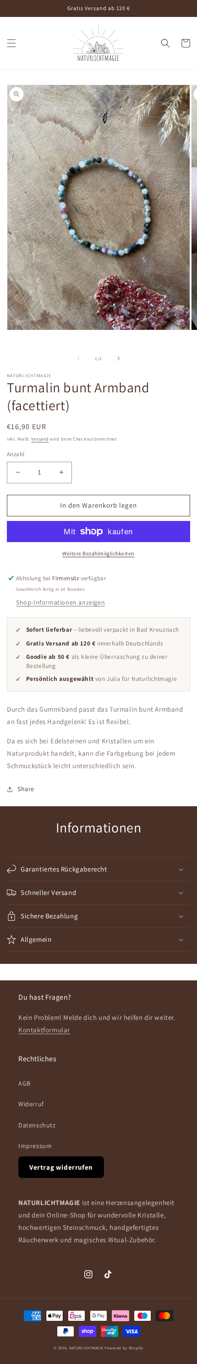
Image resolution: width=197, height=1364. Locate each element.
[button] (11, 43)
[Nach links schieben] (78, 358)
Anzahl (15, 454)
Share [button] (25, 789)
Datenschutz (37, 1125)
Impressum (35, 1146)
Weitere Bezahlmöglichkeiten (98, 553)
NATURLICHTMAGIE (86, 1347)
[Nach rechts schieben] (119, 358)
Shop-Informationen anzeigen (60, 602)
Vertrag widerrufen (61, 1167)
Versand (40, 439)
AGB (24, 1083)
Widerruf (31, 1104)
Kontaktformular (44, 1029)
